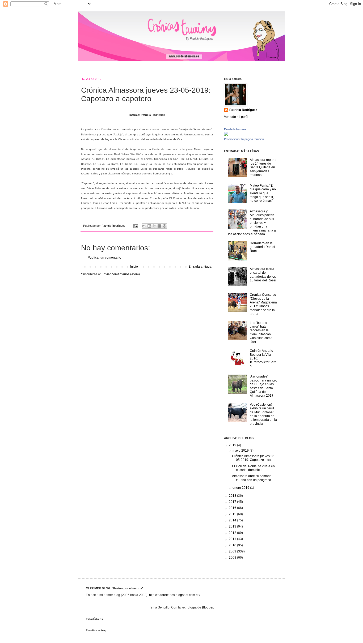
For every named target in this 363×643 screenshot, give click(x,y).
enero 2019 (241, 488)
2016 (233, 508)
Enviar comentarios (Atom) (121, 274)
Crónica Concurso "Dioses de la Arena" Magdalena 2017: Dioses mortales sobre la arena (263, 304)
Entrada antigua (200, 266)
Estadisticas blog (96, 630)
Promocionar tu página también (244, 139)
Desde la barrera (235, 129)
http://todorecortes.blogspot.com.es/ (174, 595)
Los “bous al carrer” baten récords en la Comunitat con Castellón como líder (261, 332)
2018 (233, 496)
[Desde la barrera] (226, 135)
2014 (233, 520)
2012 (233, 533)
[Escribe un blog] (149, 226)
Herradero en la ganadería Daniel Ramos (262, 247)
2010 (233, 545)
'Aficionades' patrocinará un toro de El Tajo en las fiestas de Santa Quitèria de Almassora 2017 (263, 386)
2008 (233, 557)
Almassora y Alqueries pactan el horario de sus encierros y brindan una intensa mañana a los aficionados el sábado (252, 222)
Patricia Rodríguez (243, 110)
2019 (233, 445)
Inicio (134, 266)
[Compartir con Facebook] (159, 226)
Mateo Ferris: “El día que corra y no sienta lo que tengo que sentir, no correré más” (263, 193)
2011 (233, 539)
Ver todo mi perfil (236, 117)
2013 (233, 526)
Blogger (207, 607)
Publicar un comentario (104, 257)
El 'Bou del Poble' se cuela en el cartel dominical (253, 468)
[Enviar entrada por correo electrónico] (135, 225)
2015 (233, 514)
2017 (233, 502)
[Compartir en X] (154, 226)
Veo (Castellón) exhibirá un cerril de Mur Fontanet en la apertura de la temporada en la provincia (263, 414)
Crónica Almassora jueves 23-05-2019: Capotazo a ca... (253, 458)
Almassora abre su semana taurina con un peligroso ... (253, 478)
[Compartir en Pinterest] (164, 226)
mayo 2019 (241, 450)
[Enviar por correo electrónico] (144, 226)
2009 (233, 551)
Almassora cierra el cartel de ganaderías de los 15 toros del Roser (263, 274)
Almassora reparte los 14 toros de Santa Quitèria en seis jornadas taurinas (263, 167)
